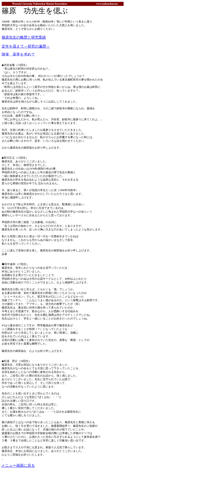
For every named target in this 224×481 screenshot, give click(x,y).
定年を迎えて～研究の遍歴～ (26, 46)
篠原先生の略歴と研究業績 (24, 37)
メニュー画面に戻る (18, 465)
